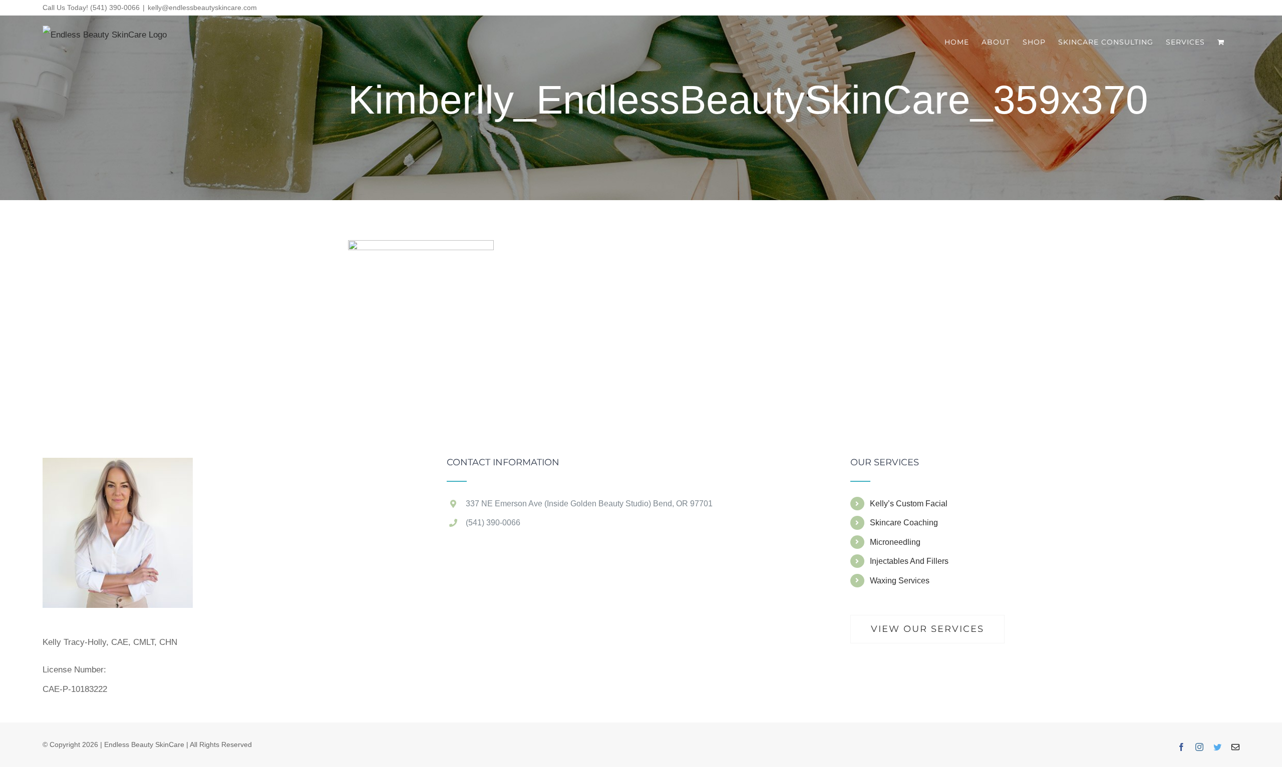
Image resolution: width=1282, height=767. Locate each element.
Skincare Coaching (904, 522)
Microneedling (895, 542)
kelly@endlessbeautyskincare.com (202, 8)
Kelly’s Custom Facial (908, 503)
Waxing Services (899, 580)
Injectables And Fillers (909, 561)
